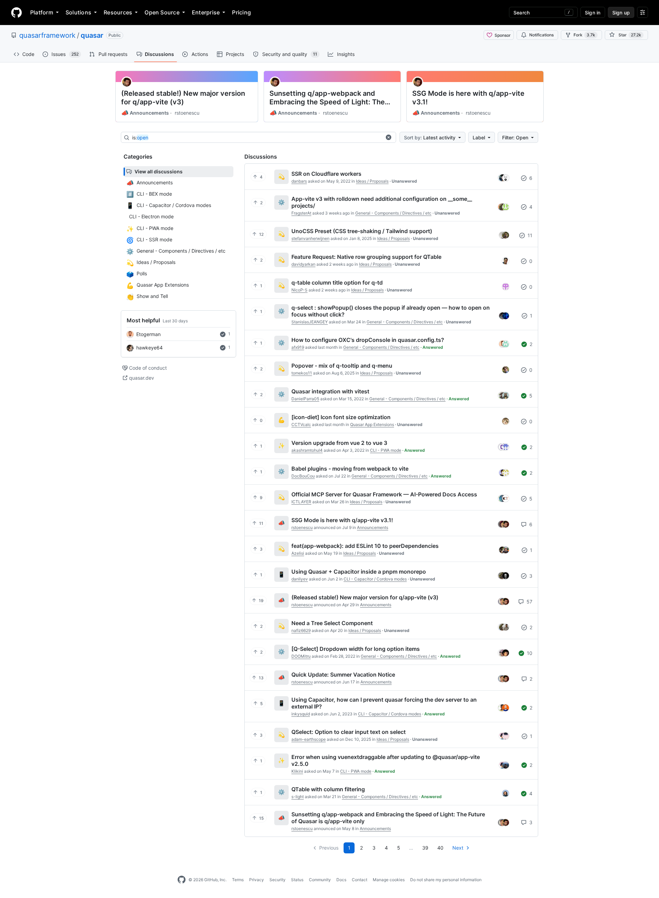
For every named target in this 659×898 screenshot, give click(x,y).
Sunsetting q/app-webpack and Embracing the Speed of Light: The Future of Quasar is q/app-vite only (327, 97)
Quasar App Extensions (372, 424)
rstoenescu (187, 113)
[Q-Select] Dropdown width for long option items (355, 648)
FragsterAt (301, 213)
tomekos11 (301, 373)
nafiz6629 (301, 630)
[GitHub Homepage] (181, 879)
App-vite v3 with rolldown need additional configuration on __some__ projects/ (381, 202)
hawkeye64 (149, 347)
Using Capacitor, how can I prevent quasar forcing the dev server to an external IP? (384, 703)
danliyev (299, 579)
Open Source (162, 12)
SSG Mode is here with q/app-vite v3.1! (468, 97)
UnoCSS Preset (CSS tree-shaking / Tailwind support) (361, 231)
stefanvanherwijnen (310, 238)
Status (297, 879)
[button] (388, 137)
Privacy (256, 879)
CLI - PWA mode (385, 450)
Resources (118, 12)
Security (277, 879)
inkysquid (300, 713)
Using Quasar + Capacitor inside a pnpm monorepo (358, 571)
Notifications (541, 34)
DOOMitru (301, 656)
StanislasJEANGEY (309, 321)
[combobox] (256, 137)
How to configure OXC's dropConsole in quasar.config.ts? (367, 339)
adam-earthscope (308, 739)
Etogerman (148, 334)
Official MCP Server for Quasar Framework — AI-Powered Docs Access (384, 494)
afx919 (297, 347)
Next (457, 848)
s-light (297, 796)
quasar (92, 35)
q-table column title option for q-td (337, 282)
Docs (341, 879)
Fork (584, 34)
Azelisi (297, 553)
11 (529, 235)
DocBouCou (303, 476)
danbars (299, 181)
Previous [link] (328, 848)
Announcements (145, 113)
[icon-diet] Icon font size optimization (341, 417)
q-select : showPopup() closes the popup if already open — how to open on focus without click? (390, 311)
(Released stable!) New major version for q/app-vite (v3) (183, 97)
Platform (41, 12)
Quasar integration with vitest (330, 391)
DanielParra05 (305, 398)
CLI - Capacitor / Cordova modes (375, 579)
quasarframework (47, 35)
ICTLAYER (301, 501)
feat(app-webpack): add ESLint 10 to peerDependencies (365, 545)
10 (528, 653)
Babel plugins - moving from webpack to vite (349, 468)
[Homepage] (16, 12)
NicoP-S (299, 289)
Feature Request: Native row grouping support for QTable (366, 256)
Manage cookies (389, 879)
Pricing (241, 12)
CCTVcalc (301, 424)
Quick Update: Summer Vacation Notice (343, 674)
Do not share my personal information (446, 879)
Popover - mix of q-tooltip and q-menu (341, 365)
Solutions (78, 12)
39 (425, 848)
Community (320, 879)
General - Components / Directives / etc (393, 213)
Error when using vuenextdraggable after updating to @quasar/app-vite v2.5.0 (385, 760)
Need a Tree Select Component (332, 623)
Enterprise (206, 12)
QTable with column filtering (328, 789)
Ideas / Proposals (372, 181)
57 (528, 602)
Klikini (297, 771)
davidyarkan (303, 264)
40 (440, 848)
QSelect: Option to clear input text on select (348, 731)
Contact (359, 879)
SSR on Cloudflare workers (326, 173)
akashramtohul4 (307, 450)
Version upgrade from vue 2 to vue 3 (339, 442)
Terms (238, 879)
